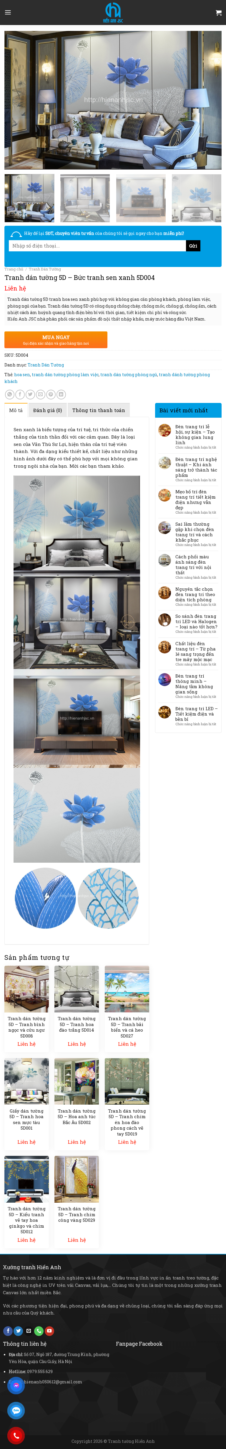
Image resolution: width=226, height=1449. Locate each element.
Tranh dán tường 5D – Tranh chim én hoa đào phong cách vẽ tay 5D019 (127, 1122)
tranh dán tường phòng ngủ (128, 374)
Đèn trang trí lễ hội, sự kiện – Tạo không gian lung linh (195, 434)
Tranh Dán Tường (45, 269)
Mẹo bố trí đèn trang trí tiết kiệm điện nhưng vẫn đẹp (195, 499)
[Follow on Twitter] (18, 1331)
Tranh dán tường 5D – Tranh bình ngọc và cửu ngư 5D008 (27, 1027)
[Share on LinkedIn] (61, 394)
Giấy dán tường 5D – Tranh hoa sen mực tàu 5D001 (26, 1119)
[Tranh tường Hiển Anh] (113, 12)
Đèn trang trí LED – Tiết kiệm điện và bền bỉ (196, 714)
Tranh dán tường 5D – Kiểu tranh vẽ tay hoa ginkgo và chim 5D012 (27, 1220)
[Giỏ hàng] (219, 12)
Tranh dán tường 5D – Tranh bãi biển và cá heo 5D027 (127, 1027)
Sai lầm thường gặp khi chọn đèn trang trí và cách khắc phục (194, 531)
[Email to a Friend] (40, 394)
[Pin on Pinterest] (51, 394)
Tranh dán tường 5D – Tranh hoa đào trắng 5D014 (77, 1024)
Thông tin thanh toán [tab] (98, 410)
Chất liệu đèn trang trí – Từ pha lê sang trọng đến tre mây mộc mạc (195, 651)
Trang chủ (13, 269)
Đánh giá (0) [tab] (47, 410)
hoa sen (22, 374)
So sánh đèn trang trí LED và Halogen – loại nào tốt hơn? (196, 621)
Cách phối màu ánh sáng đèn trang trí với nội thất (193, 564)
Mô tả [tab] (16, 410)
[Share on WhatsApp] (9, 394)
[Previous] (16, 100)
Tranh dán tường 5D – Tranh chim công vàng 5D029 (77, 1214)
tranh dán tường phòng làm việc (65, 374)
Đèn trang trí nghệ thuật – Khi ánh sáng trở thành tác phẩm (196, 467)
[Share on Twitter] (30, 394)
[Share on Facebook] (20, 394)
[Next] (210, 100)
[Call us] (39, 1331)
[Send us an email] (28, 1331)
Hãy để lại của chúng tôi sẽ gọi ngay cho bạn (104, 233)
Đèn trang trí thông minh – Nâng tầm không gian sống (194, 683)
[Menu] (7, 12)
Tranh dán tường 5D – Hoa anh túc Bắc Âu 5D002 (77, 1116)
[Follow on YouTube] (49, 1331)
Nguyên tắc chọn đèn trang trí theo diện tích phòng (195, 594)
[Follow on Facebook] (8, 1331)
